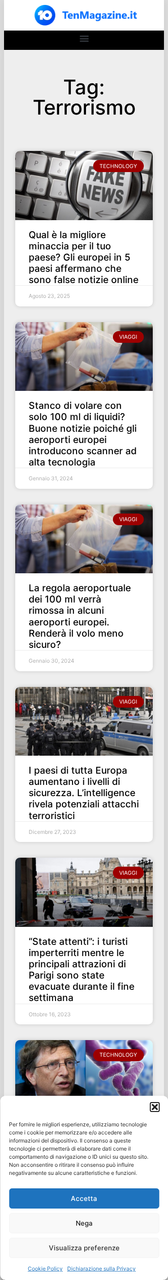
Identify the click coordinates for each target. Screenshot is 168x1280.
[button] (154, 1107)
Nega (84, 1223)
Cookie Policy (45, 1268)
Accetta (84, 1198)
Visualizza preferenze (84, 1248)
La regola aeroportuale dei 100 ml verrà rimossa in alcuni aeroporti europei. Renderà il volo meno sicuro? (80, 616)
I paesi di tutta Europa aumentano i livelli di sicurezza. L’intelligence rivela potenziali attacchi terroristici (84, 793)
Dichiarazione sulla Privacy (101, 1268)
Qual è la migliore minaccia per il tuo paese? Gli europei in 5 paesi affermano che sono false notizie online (83, 257)
